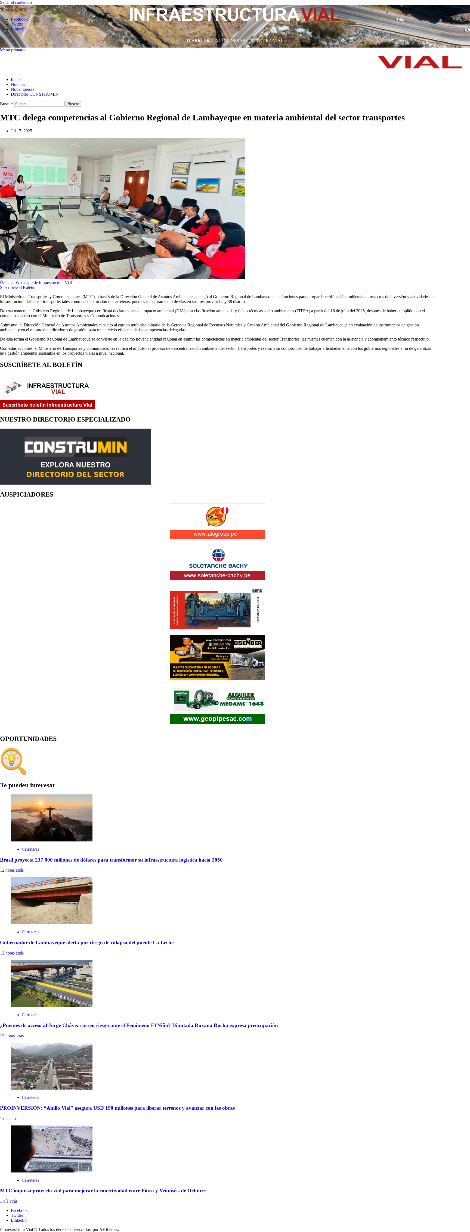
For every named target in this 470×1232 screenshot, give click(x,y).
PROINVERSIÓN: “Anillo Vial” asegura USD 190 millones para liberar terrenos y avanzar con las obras (117, 1108)
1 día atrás (8, 1118)
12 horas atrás (12, 870)
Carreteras (30, 849)
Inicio (16, 79)
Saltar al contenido (16, 2)
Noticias (18, 84)
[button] (13, 50)
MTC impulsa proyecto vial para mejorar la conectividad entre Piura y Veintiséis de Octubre (103, 1190)
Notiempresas (22, 89)
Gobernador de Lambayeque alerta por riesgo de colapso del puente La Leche (87, 942)
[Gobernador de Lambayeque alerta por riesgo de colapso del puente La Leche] (51, 922)
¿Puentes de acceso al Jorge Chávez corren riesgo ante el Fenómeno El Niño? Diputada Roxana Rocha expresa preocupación (139, 1025)
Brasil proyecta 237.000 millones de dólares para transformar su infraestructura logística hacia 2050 (111, 860)
